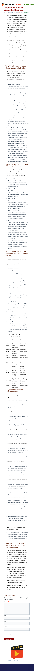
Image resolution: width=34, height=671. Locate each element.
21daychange (25, 12)
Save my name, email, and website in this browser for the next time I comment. (16, 635)
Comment (6, 601)
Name (5, 615)
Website (5, 626)
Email (5, 621)
